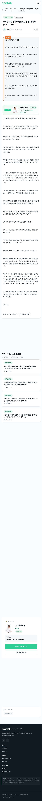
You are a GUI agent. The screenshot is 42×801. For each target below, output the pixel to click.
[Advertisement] (21, 335)
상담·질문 (6, 10)
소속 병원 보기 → (21, 652)
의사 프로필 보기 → (21, 647)
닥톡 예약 (4, 761)
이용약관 (4, 769)
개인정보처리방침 (6, 772)
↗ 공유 (36, 29)
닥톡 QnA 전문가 (6, 758)
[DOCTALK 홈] (7, 3)
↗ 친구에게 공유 (24, 314)
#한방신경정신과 (8, 713)
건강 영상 (4, 751)
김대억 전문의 (24, 108)
